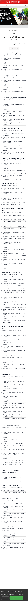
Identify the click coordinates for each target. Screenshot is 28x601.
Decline (5, 598)
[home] (11, 2)
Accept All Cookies (16, 598)
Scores (12, 33)
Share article (14, 48)
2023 (16, 33)
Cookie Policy (10, 595)
